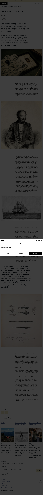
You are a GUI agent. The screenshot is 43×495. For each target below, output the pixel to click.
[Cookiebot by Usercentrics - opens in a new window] (37, 240)
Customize (21, 253)
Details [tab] (21, 243)
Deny (8, 253)
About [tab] (35, 243)
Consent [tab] (7, 243)
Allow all (35, 253)
